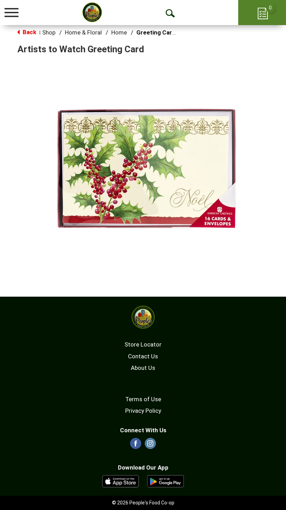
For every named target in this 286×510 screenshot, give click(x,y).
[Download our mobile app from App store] (120, 480)
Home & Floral (83, 32)
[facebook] (135, 445)
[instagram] (150, 445)
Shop (48, 32)
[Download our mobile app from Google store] (165, 480)
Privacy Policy (143, 410)
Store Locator (143, 344)
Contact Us (143, 356)
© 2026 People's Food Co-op (143, 502)
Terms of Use (143, 399)
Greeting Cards (157, 32)
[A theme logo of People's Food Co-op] (92, 12)
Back (28, 32)
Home (119, 32)
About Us (143, 367)
